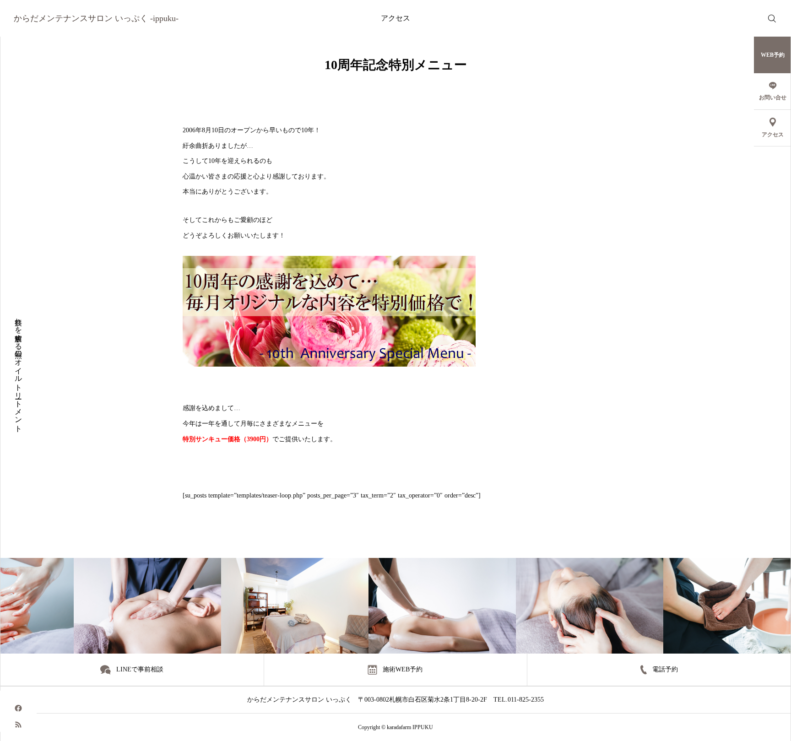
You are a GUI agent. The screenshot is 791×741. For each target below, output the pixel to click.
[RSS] (18, 724)
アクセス (395, 18)
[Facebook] (18, 708)
